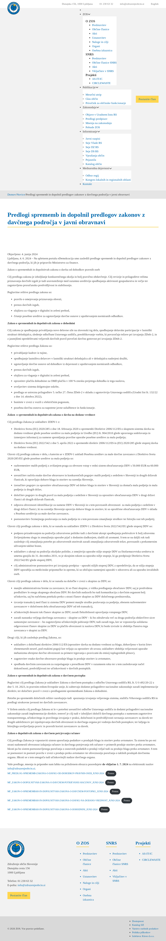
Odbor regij (92, 175)
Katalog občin (94, 164)
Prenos (111, 773)
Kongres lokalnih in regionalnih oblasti (108, 179)
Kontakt (87, 184)
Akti (94, 33)
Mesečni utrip (93, 94)
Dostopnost (138, 921)
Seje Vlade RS (94, 142)
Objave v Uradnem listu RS (101, 114)
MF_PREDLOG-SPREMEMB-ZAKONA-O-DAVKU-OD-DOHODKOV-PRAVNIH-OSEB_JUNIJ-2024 (55, 773)
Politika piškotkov (141, 932)
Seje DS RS (92, 151)
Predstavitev (99, 25)
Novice (21, 194)
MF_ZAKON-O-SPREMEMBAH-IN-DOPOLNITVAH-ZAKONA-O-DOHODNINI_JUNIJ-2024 (52, 809)
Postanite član (147, 99)
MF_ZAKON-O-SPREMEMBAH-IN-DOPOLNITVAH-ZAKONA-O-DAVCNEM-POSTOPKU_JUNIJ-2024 (57, 791)
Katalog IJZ (138, 924)
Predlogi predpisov (96, 118)
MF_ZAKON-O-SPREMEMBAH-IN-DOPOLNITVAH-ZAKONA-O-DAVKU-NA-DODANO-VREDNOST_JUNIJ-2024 (63, 800)
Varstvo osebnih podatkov (145, 928)
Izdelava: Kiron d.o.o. (143, 936)
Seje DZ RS (92, 147)
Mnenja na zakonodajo (99, 123)
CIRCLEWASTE (101, 83)
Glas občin (92, 98)
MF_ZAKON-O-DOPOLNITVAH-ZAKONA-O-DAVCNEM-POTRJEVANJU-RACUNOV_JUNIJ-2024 (55, 782)
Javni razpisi (93, 138)
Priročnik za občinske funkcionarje (106, 103)
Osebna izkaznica (102, 50)
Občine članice (100, 29)
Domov (11, 194)
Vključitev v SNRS (103, 71)
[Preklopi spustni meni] (89, 14)
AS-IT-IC (97, 78)
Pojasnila (91, 159)
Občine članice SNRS (104, 62)
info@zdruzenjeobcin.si (21, 768)
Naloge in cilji (100, 42)
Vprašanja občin (95, 155)
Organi (96, 46)
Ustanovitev (99, 37)
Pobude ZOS (93, 127)
